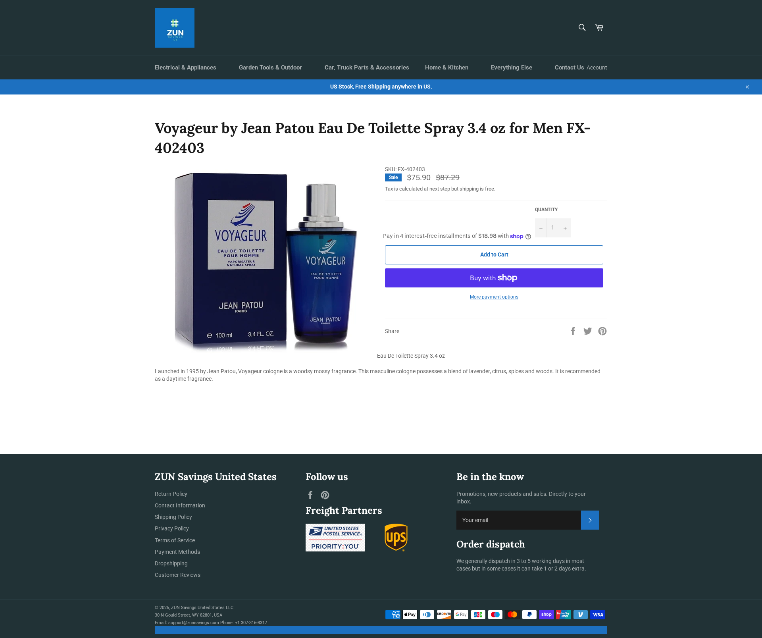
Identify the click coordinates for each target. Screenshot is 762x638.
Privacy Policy (172, 528)
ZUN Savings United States (198, 607)
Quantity (546, 209)
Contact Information (180, 505)
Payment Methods (177, 552)
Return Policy (171, 494)
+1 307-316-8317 (251, 622)
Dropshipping (171, 563)
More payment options (494, 297)
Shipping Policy (173, 517)
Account (597, 67)
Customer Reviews (177, 575)
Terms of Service (175, 540)
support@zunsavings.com (193, 622)
